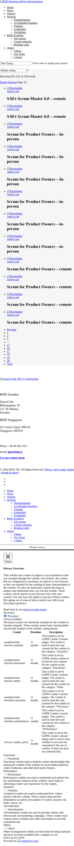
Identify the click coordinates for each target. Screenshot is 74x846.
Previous (11, 329)
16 (8, 348)
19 (8, 357)
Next (9, 363)
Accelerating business (25, 506)
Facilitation (20, 515)
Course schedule (23, 524)
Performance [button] (10, 771)
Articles (11, 496)
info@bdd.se (15, 451)
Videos (17, 534)
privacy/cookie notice (35, 609)
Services (11, 500)
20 (8, 360)
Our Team (19, 537)
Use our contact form (12, 457)
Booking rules (21, 528)
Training (18, 509)
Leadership (20, 512)
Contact (18, 540)
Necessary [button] (9, 612)
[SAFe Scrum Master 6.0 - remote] (14, 88)
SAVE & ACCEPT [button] (14, 837)
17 (8, 351)
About (10, 531)
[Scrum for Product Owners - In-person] (14, 123)
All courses (20, 521)
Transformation (22, 503)
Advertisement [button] (11, 805)
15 (8, 345)
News (10, 493)
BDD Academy (15, 518)
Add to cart (13, 91)
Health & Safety (10, 472)
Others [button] (7, 825)
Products (12, 82)
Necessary (13, 616)
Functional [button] (9, 755)
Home (3, 82)
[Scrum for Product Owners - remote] (14, 258)
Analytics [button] (8, 786)
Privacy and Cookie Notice (59, 469)
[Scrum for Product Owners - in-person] (14, 191)
